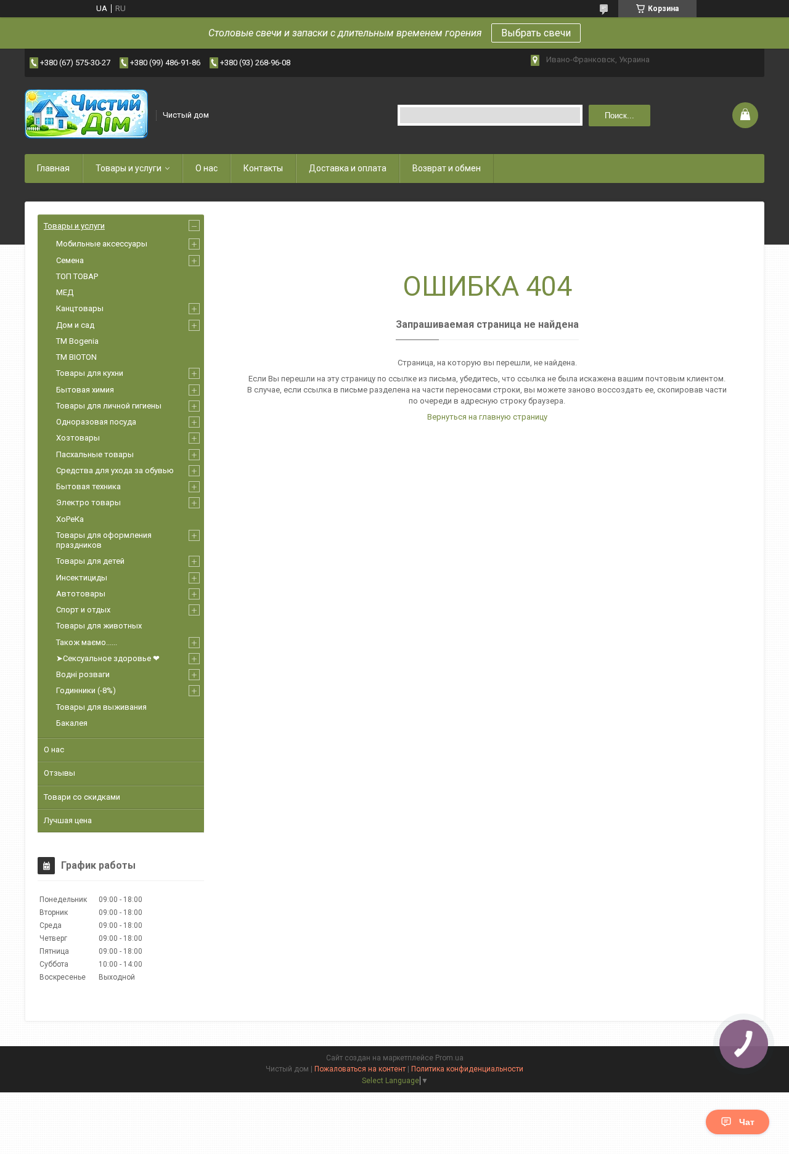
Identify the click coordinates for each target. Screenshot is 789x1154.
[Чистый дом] (86, 115)
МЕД (64, 292)
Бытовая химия (85, 389)
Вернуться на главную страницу (487, 416)
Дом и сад (75, 325)
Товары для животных (99, 625)
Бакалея (72, 723)
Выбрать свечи (536, 33)
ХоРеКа (70, 519)
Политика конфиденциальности (467, 1069)
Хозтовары (78, 437)
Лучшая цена (68, 820)
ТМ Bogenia (77, 341)
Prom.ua (449, 1058)
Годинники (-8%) (86, 690)
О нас (206, 168)
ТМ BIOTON (76, 357)
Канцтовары (80, 308)
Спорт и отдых (83, 609)
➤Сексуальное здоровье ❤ (108, 658)
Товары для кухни (89, 373)
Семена (70, 260)
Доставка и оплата (347, 168)
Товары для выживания (101, 707)
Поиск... (619, 115)
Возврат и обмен (446, 168)
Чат (746, 1122)
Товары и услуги (128, 168)
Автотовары (80, 593)
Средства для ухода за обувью (115, 470)
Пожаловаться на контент (360, 1069)
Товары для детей (90, 561)
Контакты (263, 168)
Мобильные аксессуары (101, 243)
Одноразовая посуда (96, 421)
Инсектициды (81, 577)
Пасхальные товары (95, 454)
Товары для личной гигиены (108, 405)
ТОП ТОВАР (77, 276)
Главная (53, 168)
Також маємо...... (86, 642)
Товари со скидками (82, 797)
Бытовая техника (88, 486)
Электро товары (88, 502)
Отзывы (59, 773)
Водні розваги (83, 674)
